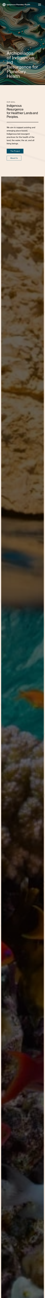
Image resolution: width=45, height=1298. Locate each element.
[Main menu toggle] (39, 4)
